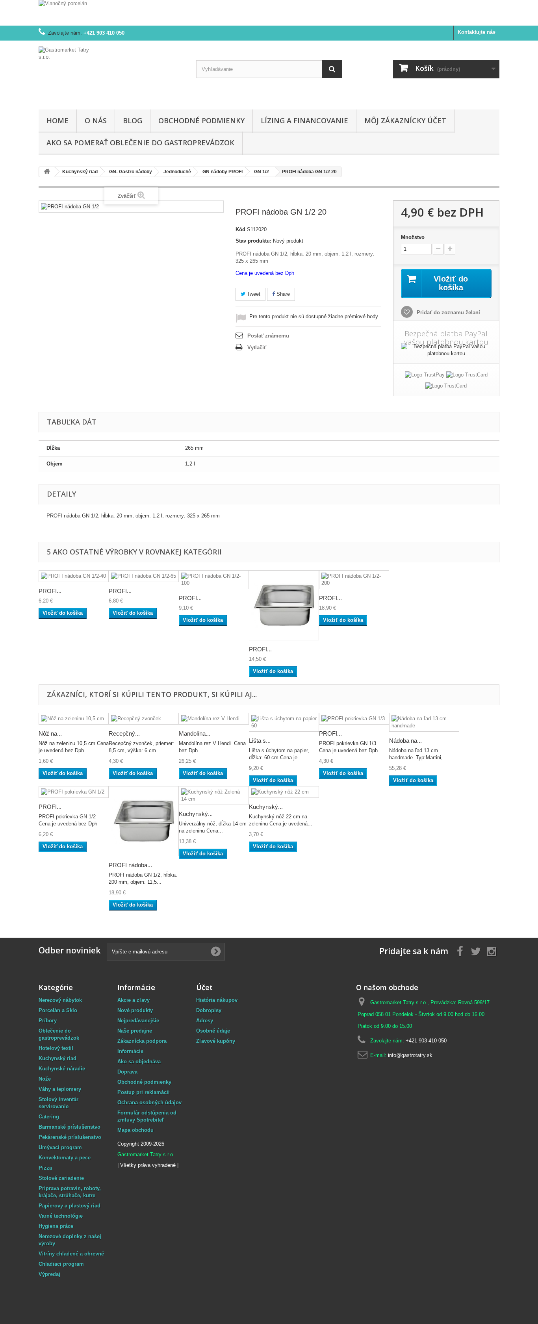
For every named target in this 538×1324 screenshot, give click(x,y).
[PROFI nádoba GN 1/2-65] (144, 576)
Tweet (252, 294)
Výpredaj (49, 1274)
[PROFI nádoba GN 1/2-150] (284, 605)
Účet (204, 987)
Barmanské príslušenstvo (69, 1127)
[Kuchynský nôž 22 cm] (284, 792)
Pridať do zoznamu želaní (447, 312)
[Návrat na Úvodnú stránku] (46, 172)
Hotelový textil (56, 1048)
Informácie (130, 1051)
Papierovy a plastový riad (69, 1206)
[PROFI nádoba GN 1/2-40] (74, 576)
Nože (45, 1079)
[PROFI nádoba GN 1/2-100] (214, 579)
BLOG (132, 120)
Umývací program (60, 1147)
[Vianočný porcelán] (269, 13)
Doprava (127, 1072)
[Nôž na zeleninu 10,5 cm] (74, 719)
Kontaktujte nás (476, 32)
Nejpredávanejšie (138, 1021)
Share (282, 294)
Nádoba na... (405, 740)
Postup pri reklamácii (143, 1092)
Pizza (45, 1168)
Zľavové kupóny (215, 1041)
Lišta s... (260, 740)
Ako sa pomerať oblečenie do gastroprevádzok (140, 142)
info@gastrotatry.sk (410, 1055)
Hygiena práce (56, 1226)
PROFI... (50, 591)
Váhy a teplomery (60, 1089)
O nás (96, 120)
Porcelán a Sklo (58, 1010)
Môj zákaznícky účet (405, 120)
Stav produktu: (253, 241)
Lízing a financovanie (304, 120)
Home (57, 120)
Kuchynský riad (57, 1058)
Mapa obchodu (135, 1130)
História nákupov (216, 1000)
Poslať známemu (268, 336)
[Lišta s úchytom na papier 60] (284, 722)
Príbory (48, 1021)
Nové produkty (135, 1010)
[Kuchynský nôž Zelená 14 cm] (214, 795)
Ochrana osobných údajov (149, 1102)
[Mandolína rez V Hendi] (214, 719)
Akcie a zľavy (133, 1000)
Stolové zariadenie (61, 1178)
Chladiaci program (61, 1264)
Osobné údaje (213, 1031)
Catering (49, 1117)
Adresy (204, 1021)
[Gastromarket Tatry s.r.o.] (111, 73)
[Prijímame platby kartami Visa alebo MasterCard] (467, 376)
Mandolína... (194, 733)
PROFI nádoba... (130, 865)
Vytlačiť (256, 347)
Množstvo (413, 237)
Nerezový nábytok (60, 1000)
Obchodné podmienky (201, 120)
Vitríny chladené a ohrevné (71, 1254)
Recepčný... (124, 733)
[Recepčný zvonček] (144, 719)
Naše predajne (134, 1031)
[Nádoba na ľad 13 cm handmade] (424, 722)
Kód (240, 229)
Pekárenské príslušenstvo (70, 1137)
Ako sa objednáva (139, 1061)
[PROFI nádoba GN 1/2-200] (354, 579)
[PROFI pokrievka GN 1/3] (354, 719)
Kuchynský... (196, 813)
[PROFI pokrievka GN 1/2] (74, 792)
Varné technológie (61, 1216)
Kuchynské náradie (62, 1069)
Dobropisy (208, 1010)
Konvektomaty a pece (65, 1158)
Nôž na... (50, 733)
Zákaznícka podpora (142, 1041)
